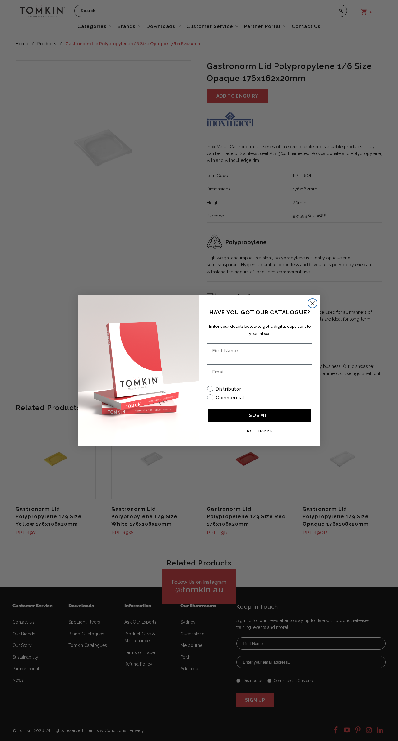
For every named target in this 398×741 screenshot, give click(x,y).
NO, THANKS (260, 430)
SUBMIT (259, 415)
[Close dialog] (312, 303)
